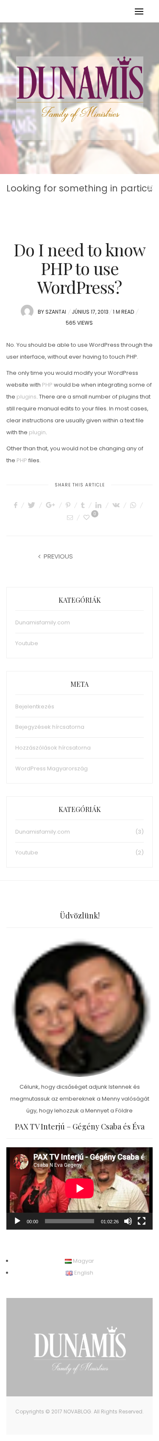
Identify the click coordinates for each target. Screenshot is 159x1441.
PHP (47, 385)
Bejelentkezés (34, 706)
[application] (79, 1188)
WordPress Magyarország (51, 768)
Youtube (26, 643)
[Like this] (88, 517)
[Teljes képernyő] (141, 1221)
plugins (26, 397)
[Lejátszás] (17, 1221)
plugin (37, 432)
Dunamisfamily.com (42, 622)
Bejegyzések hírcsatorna (49, 727)
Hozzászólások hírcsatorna (53, 748)
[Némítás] (128, 1221)
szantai (55, 311)
